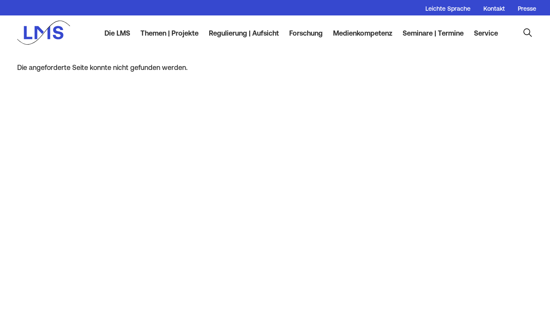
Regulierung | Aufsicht (244, 33)
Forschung (306, 33)
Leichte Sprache (448, 8)
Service (486, 33)
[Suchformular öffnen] (527, 32)
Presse (527, 8)
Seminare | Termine (433, 33)
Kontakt (494, 8)
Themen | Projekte (170, 33)
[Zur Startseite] (48, 32)
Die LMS (117, 33)
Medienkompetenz (362, 33)
